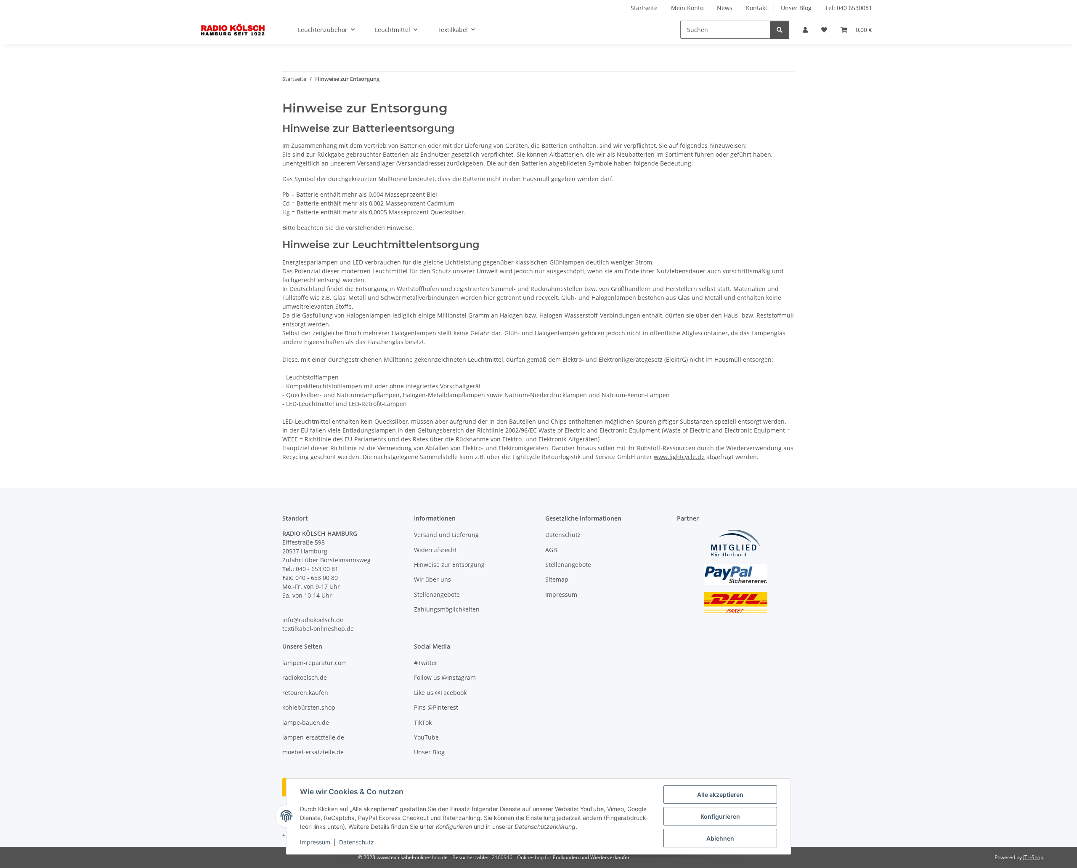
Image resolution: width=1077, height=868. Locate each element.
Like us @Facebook (440, 693)
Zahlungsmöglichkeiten (447, 609)
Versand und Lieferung (446, 535)
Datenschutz (356, 842)
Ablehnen (720, 838)
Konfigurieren (720, 816)
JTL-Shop (1033, 857)
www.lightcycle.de (679, 457)
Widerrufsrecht (435, 550)
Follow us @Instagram (445, 677)
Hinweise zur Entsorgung (449, 565)
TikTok (423, 722)
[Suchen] (779, 30)
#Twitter (426, 663)
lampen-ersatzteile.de (313, 737)
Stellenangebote (437, 594)
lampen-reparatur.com (314, 663)
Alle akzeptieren (720, 794)
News (724, 8)
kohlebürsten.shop (308, 707)
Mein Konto (687, 8)
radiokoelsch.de (304, 677)
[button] (805, 29)
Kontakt (756, 8)
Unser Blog (796, 8)
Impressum (315, 842)
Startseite (644, 8)
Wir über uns (432, 579)
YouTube (426, 737)
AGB (551, 550)
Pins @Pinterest (436, 707)
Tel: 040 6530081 (848, 8)
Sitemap (556, 579)
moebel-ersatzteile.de (313, 752)
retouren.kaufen (305, 693)
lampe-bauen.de (305, 722)
